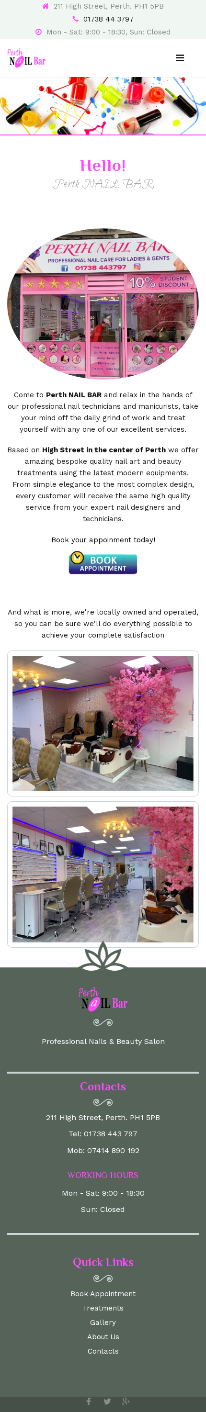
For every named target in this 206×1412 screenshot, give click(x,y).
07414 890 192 (113, 1150)
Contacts (103, 1351)
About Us (103, 1337)
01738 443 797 (110, 1133)
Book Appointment (103, 1293)
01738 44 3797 (108, 19)
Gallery (103, 1322)
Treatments (103, 1308)
